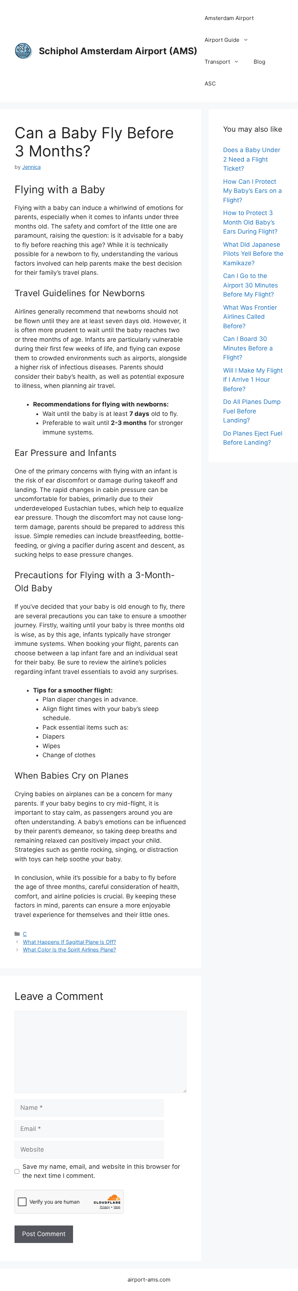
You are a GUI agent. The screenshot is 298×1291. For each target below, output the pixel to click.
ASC (210, 83)
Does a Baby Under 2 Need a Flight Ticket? (251, 159)
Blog (259, 61)
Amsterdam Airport (229, 18)
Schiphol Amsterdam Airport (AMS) (118, 50)
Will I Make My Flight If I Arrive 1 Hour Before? (253, 380)
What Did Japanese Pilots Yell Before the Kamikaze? (253, 254)
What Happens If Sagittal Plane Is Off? (69, 942)
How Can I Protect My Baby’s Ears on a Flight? (252, 191)
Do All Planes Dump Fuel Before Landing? (252, 411)
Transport (217, 61)
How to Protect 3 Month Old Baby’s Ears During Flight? (250, 222)
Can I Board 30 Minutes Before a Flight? (248, 348)
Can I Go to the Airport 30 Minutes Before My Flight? (250, 285)
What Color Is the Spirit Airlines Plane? (69, 949)
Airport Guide (222, 39)
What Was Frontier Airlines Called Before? (250, 317)
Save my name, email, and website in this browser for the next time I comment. (101, 1171)
